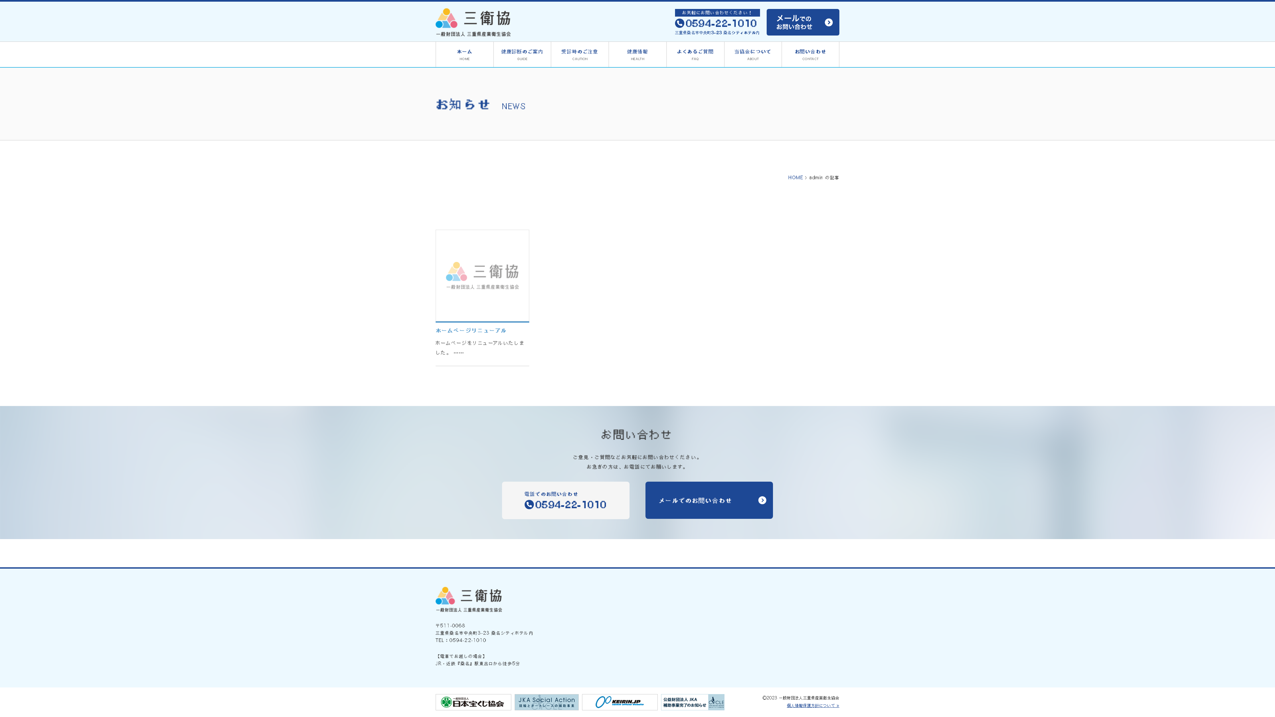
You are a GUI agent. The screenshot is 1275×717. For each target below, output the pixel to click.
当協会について (752, 54)
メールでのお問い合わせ (695, 500)
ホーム (464, 54)
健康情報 (637, 54)
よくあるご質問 (695, 54)
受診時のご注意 (579, 54)
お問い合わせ (810, 54)
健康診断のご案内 (522, 54)
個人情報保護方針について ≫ (813, 705)
